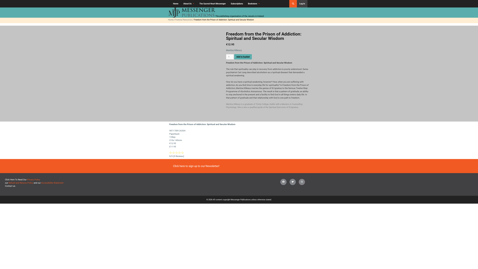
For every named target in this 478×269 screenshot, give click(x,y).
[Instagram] (302, 182)
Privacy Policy (33, 179)
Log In (302, 3)
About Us (187, 3)
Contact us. (10, 186)
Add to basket (243, 57)
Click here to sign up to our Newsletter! (196, 166)
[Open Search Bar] (293, 3)
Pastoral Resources (183, 20)
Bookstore (252, 3)
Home (175, 3)
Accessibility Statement (52, 183)
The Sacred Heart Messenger (212, 3)
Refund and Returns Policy (21, 183)
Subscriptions (237, 3)
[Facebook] (283, 182)
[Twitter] (293, 182)
